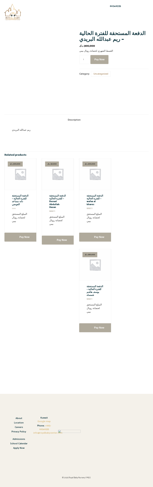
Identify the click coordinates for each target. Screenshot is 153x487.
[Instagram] (120, 16)
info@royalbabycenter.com (47, 433)
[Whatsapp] (112, 16)
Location (19, 423)
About (19, 418)
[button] (37, 10)
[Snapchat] (105, 16)
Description (74, 120)
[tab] (76, 120)
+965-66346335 (45, 427)
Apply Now (19, 448)
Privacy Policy (19, 432)
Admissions (19, 439)
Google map (44, 421)
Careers (19, 427)
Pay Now (99, 59)
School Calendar (18, 444)
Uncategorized (100, 74)
